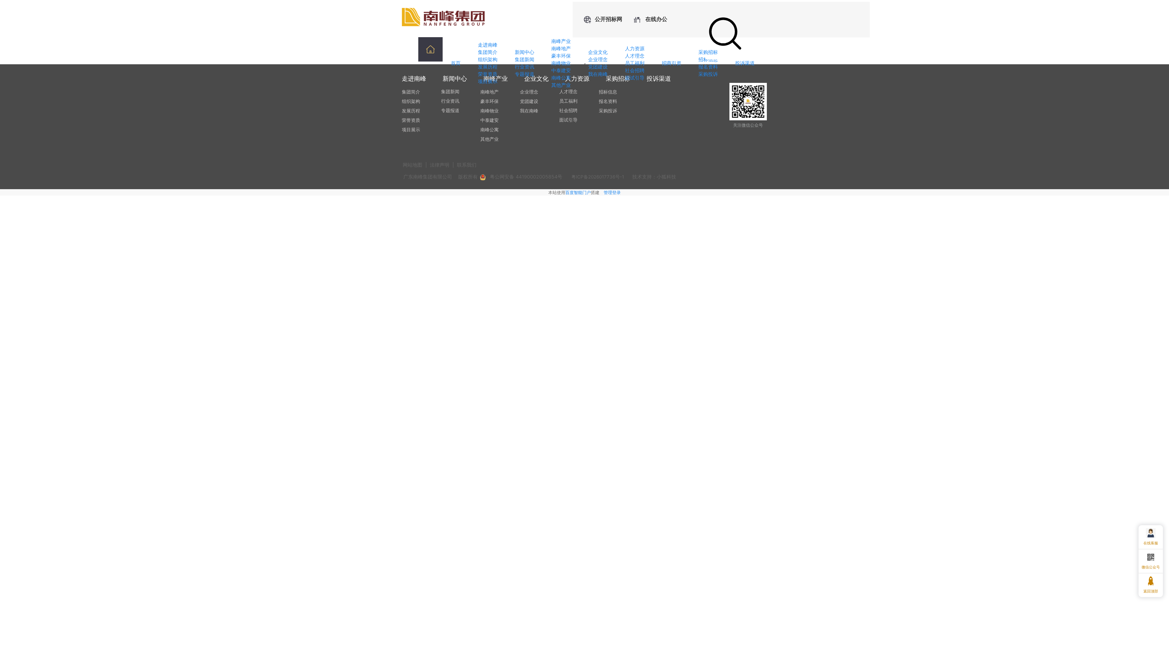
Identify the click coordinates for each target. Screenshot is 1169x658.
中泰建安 (561, 70)
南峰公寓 (561, 78)
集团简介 (487, 52)
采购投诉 (708, 74)
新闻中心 (524, 52)
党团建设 (598, 67)
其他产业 (561, 85)
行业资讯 (524, 67)
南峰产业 (561, 41)
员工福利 (634, 63)
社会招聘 (634, 70)
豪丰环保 (561, 56)
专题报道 (524, 74)
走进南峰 (487, 45)
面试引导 (634, 78)
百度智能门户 (578, 192)
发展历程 (487, 67)
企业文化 (598, 52)
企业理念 (598, 59)
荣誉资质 (487, 74)
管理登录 (612, 192)
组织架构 (487, 59)
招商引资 (671, 63)
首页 (456, 63)
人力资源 (634, 48)
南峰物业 (561, 63)
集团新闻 (524, 59)
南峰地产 (561, 48)
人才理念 (634, 56)
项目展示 (487, 81)
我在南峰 (598, 74)
